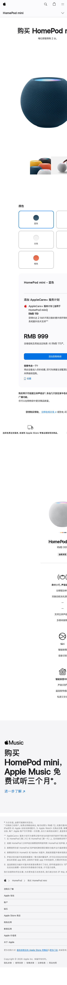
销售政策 (30, 963)
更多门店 (54, 950)
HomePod (17, 881)
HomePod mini (13, 12)
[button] (45, 4)
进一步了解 (14, 791)
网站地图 (53, 963)
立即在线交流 (48, 412)
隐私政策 (8, 963)
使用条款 (19, 963)
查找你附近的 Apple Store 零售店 (32, 950)
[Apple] (5, 880)
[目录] (62, 4)
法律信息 (42, 963)
